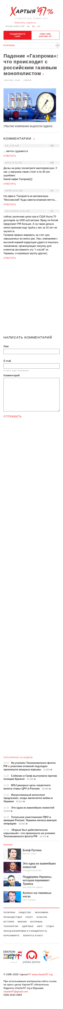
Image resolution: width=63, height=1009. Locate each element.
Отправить (13, 416)
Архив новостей (14, 26)
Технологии (11, 926)
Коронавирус (12, 935)
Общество (25, 912)
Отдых (50, 926)
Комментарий (12, 375)
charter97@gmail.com (16, 991)
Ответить (10, 156)
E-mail (7, 360)
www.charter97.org (42, 974)
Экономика (41, 912)
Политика (9, 912)
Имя (6, 346)
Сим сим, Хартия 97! (45, 35)
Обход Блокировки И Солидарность (25, 931)
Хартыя (31, 11)
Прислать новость (25, 23)
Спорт (29, 917)
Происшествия (13, 917)
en (38, 26)
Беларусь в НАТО (33, 935)
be (28, 26)
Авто (40, 926)
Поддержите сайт (18, 35)
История (9, 922)
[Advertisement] (31, 298)
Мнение (8, 845)
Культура (42, 917)
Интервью (36, 922)
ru (33, 26)
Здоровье (28, 926)
